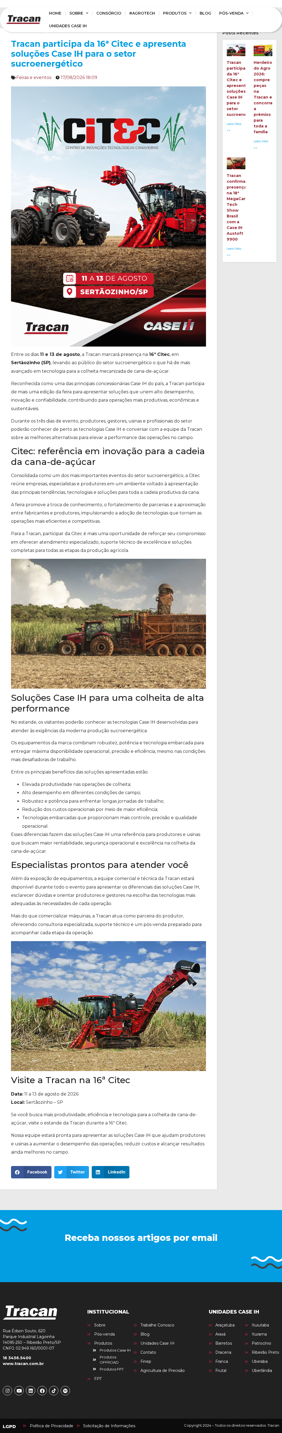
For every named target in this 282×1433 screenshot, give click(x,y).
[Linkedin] (30, 1390)
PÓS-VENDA (231, 13)
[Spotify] (65, 1390)
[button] (31, 1172)
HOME (55, 13)
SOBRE (76, 13)
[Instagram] (7, 1390)
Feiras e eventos (33, 77)
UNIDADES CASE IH (68, 25)
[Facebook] (42, 1390)
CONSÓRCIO (108, 13)
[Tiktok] (53, 1390)
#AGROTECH (142, 13)
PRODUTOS (174, 13)
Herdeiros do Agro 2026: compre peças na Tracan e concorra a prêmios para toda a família (264, 97)
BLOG (205, 13)
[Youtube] (19, 1390)
